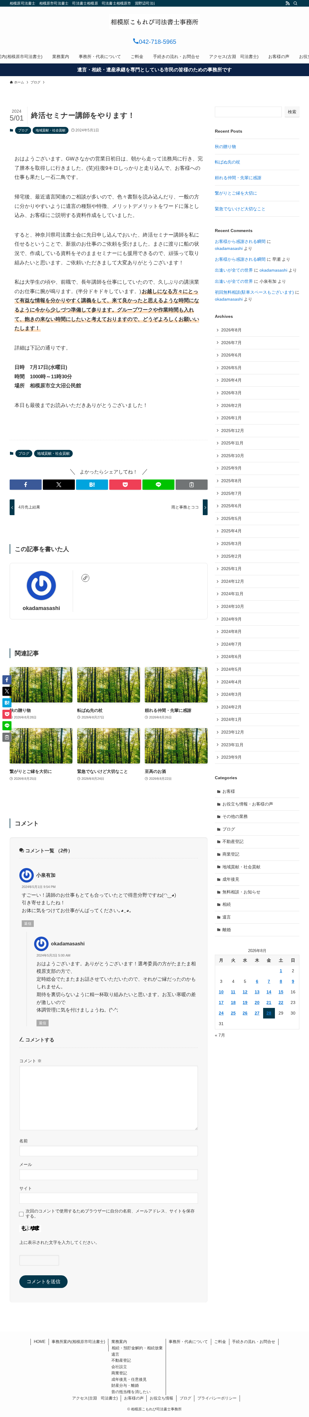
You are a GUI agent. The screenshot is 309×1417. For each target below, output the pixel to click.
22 (281, 1002)
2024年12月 (232, 581)
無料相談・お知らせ (241, 891)
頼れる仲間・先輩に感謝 (238, 177)
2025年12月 (232, 430)
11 (233, 991)
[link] (85, 578)
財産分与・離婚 (125, 1385)
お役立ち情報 (161, 1398)
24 (221, 1013)
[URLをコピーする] (192, 484)
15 (281, 991)
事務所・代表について (188, 1341)
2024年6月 (231, 656)
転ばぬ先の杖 (227, 162)
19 (245, 1002)
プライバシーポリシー (217, 1398)
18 (233, 1002)
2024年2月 (231, 707)
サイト (25, 1188)
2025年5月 (231, 518)
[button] (26, 484)
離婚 (226, 929)
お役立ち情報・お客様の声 (247, 804)
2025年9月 (231, 468)
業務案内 (119, 1341)
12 (245, 991)
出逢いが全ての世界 (234, 270)
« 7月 (220, 1035)
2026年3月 (231, 392)
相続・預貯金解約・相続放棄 (137, 1348)
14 (268, 991)
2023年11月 (232, 744)
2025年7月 (231, 493)
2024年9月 (231, 619)
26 (245, 1013)
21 (268, 1002)
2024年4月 (231, 681)
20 (257, 1002)
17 (221, 1002)
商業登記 (230, 854)
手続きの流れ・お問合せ (253, 1341)
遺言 (226, 917)
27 (257, 1013)
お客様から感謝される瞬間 (240, 241)
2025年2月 (231, 556)
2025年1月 (231, 568)
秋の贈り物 (225, 146)
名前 (23, 1140)
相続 (226, 904)
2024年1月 (231, 719)
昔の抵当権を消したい (131, 1392)
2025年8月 (231, 480)
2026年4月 (231, 380)
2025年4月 (231, 530)
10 (221, 991)
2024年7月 (231, 644)
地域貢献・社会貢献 (50, 130)
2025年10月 (232, 455)
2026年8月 (231, 330)
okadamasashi (41, 608)
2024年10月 (232, 606)
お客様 (228, 791)
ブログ (23, 130)
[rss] (287, 3)
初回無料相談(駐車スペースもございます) (254, 292)
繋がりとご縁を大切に (236, 193)
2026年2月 (231, 405)
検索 (292, 111)
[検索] (295, 3)
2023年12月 (232, 732)
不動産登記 (233, 841)
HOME (40, 1341)
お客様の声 (134, 1398)
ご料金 (220, 1341)
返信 (27, 924)
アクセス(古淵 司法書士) (95, 1398)
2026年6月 (231, 355)
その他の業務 (235, 816)
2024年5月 (231, 669)
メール (25, 1164)
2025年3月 (231, 543)
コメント (30, 1060)
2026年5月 (231, 367)
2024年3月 (231, 694)
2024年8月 (231, 631)
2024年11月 (232, 593)
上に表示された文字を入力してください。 (59, 1242)
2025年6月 (231, 505)
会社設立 (119, 1366)
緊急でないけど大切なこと (240, 208)
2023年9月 (231, 757)
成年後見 (230, 879)
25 (233, 1013)
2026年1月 (231, 417)
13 (257, 991)
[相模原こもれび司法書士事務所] (154, 21)
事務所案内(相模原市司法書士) (78, 1341)
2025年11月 (232, 443)
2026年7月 (231, 342)
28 (268, 1013)
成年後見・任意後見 (129, 1379)
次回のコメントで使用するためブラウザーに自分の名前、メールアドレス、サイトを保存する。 (110, 1213)
